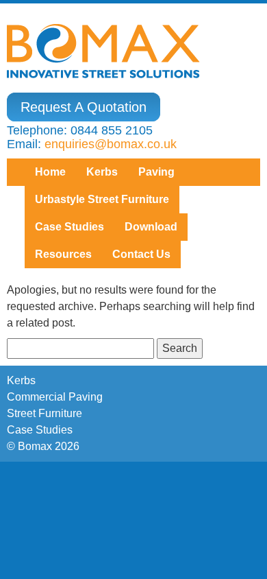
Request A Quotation (84, 107)
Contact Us (141, 254)
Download (151, 227)
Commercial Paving (55, 397)
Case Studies (40, 430)
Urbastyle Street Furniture (102, 199)
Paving (156, 172)
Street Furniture (44, 413)
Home (50, 172)
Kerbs (102, 172)
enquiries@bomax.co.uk (110, 144)
